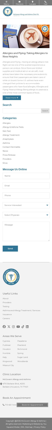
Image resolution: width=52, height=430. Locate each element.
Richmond (22, 349)
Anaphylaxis (8, 139)
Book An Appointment (32, 405)
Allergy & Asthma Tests (13, 127)
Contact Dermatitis (11, 147)
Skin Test (7, 131)
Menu (6, 4)
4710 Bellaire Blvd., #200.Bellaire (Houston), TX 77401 (15, 385)
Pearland (21, 345)
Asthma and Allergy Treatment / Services (21, 310)
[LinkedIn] (27, 326)
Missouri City (8, 365)
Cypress (6, 341)
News (5, 151)
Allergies (7, 123)
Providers (7, 159)
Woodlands (22, 361)
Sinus (5, 163)
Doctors (19, 4)
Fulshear (7, 345)
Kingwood (7, 361)
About (5, 298)
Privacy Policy (40, 427)
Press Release (9, 155)
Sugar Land (22, 357)
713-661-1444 (10, 405)
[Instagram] (13, 326)
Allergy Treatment (11, 135)
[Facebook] (4, 326)
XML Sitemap (26, 427)
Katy (5, 357)
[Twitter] (8, 326)
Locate (32, 4)
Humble (6, 353)
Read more (11, 98)
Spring (20, 353)
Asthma (6, 143)
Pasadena (21, 341)
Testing (6, 306)
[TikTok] (23, 326)
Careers (6, 318)
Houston (7, 349)
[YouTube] (18, 326)
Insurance (7, 314)
